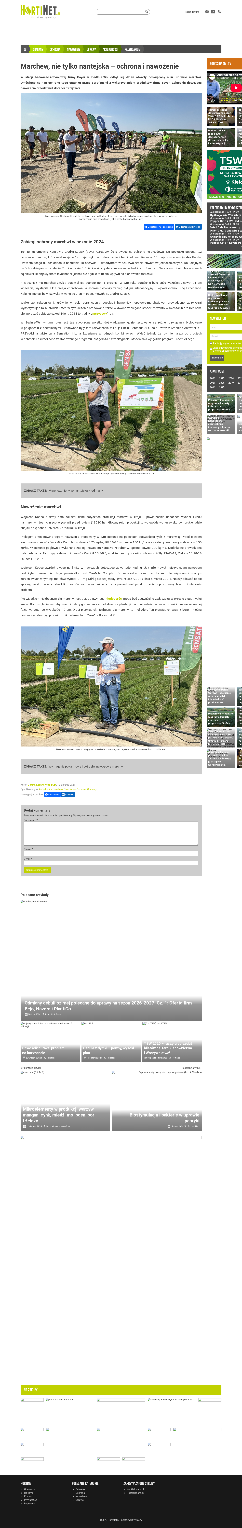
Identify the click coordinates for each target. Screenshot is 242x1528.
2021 (212, 382)
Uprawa (91, 49)
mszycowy (99, 313)
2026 (212, 378)
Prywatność (30, 1499)
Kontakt (28, 1496)
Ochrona (55, 49)
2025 (221, 378)
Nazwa (28, 849)
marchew (58, 789)
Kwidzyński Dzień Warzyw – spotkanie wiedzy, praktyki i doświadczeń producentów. (219, 696)
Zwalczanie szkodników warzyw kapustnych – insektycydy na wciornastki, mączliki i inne (219, 279)
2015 (221, 387)
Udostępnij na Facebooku (160, 226)
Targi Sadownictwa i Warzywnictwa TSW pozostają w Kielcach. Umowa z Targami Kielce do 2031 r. (220, 738)
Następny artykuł (191, 1068)
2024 (231, 378)
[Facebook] (207, 12)
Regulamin (29, 1503)
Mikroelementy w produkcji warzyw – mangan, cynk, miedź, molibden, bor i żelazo (60, 1115)
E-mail (28, 859)
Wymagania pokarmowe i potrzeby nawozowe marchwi (86, 766)
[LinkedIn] (213, 12)
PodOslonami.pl (135, 1489)
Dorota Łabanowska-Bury (42, 784)
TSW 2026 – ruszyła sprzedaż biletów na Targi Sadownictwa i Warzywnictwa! (168, 1048)
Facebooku (53, 794)
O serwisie (29, 1489)
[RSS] (219, 12)
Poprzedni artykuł (32, 1068)
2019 (231, 382)
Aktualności (110, 49)
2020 (221, 382)
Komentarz (31, 820)
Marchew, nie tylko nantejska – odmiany (76, 490)
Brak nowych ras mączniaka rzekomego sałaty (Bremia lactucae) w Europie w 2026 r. (219, 301)
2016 (212, 387)
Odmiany (38, 49)
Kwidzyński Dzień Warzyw (226, 236)
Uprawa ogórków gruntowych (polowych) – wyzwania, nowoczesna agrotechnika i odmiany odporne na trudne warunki (219, 419)
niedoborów (114, 599)
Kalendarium (192, 11)
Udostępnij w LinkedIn (189, 226)
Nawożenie (73, 49)
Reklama (28, 1492)
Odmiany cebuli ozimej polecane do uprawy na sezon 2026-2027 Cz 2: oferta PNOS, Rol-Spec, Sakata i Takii (221, 114)
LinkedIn (69, 794)
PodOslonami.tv (135, 1492)
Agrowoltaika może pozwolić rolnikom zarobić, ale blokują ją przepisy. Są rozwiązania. (219, 758)
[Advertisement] (121, 32)
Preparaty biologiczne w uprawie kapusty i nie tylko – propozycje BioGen (221, 405)
